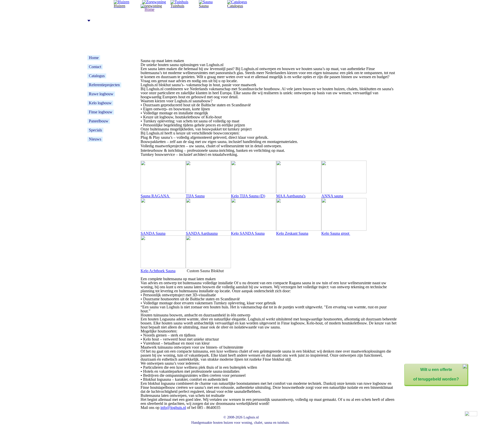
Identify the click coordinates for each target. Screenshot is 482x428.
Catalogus (97, 76)
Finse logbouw (100, 112)
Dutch (95, 20)
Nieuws (95, 139)
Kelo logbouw (100, 103)
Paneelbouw (98, 121)
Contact (95, 67)
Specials (95, 130)
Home (94, 58)
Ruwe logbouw (101, 94)
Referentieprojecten (104, 85)
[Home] (225, 30)
